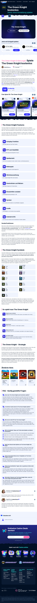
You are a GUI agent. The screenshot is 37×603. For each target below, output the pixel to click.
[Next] (34, 43)
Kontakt (28, 577)
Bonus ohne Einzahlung (13, 574)
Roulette (20, 572)
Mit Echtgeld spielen (24, 30)
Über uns (28, 571)
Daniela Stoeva (7, 67)
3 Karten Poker (22, 582)
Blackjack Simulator (21, 578)
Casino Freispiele (14, 578)
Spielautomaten (13, 5)
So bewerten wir (30, 575)
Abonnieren (26, 537)
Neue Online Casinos (5, 577)
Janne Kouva (20, 66)
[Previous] (33, 43)
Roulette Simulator (21, 574)
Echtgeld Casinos (6, 574)
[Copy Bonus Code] (33, 114)
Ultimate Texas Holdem (21, 580)
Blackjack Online (22, 576)
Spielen (16, 50)
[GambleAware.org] (32, 590)
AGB (28, 576)
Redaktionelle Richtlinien (29, 573)
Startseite (9, 5)
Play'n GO (15, 74)
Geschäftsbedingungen (18, 540)
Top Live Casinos (6, 578)
